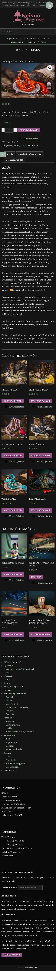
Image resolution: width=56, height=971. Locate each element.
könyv (15, 290)
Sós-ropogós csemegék (17, 707)
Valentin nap (10, 770)
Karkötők (10, 760)
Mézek (9, 700)
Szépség (7, 753)
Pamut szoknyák (14, 749)
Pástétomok (12, 704)
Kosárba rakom (29, 130)
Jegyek (7, 683)
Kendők (9, 746)
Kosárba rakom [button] (13, 401)
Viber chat (26, 5)
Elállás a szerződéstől (28, 968)
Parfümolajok (12, 767)
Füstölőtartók (13, 725)
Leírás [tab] (9, 154)
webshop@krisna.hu (11, 852)
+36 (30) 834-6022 (45, 2)
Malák (24, 145)
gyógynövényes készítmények (20, 669)
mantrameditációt (35, 283)
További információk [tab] (29, 154)
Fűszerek (8, 676)
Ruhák (7, 739)
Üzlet (15, 61)
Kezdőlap (5, 61)
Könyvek (8, 690)
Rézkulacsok (9, 735)
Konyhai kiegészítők (13, 686)
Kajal (8, 756)
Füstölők (10, 721)
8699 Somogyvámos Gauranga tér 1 (18, 2)
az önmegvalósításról (35, 290)
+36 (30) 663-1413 (11, 5)
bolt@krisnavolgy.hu (43, 5)
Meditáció (33, 145)
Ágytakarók (11, 742)
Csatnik (9, 697)
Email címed (9, 887)
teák (8, 672)
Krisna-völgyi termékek (15, 693)
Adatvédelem (8, 896)
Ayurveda (8, 665)
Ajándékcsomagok (13, 662)
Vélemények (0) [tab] (14, 160)
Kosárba (36, 577)
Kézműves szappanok (16, 763)
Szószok (10, 714)
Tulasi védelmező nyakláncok (20, 731)
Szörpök (10, 710)
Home (16, 145)
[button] (49, 68)
